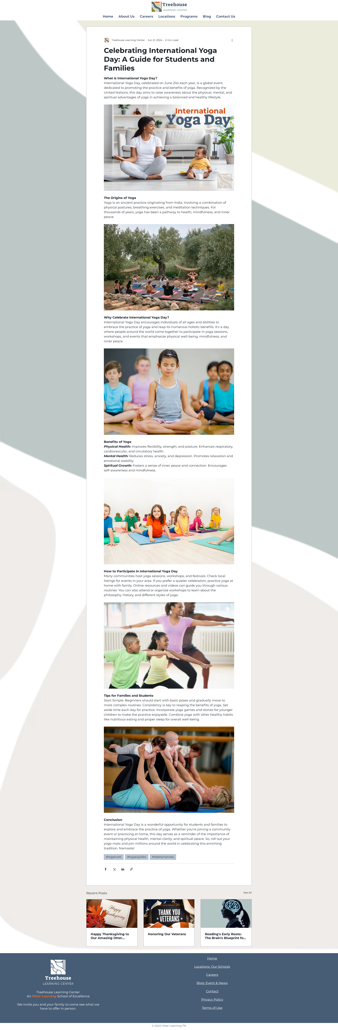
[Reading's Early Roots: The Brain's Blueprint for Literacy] (226, 913)
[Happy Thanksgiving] (111, 913)
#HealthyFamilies (163, 857)
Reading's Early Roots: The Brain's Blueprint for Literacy (225, 936)
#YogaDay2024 (136, 857)
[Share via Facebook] (105, 869)
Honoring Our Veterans (167, 934)
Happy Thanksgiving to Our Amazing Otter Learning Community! (110, 936)
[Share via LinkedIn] (122, 869)
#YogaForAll (113, 857)
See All (247, 892)
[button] (126, 16)
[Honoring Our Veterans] (169, 913)
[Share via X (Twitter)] (114, 869)
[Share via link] (131, 869)
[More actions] (232, 40)
